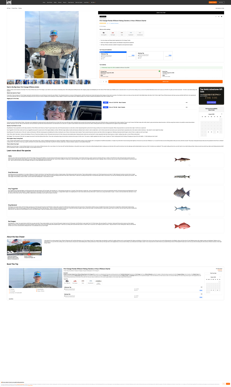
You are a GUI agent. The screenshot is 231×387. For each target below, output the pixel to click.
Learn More (11, 298)
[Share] (219, 16)
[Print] (222, 16)
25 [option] (208, 131)
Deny (224, 383)
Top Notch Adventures (20, 384)
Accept (228, 383)
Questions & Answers (114, 23)
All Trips (8, 8)
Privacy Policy (30, 385)
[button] (87, 3)
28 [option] (217, 131)
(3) (107, 23)
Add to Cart (165, 81)
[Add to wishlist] (216, 16)
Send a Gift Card (211, 102)
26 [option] (211, 131)
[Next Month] (221, 114)
